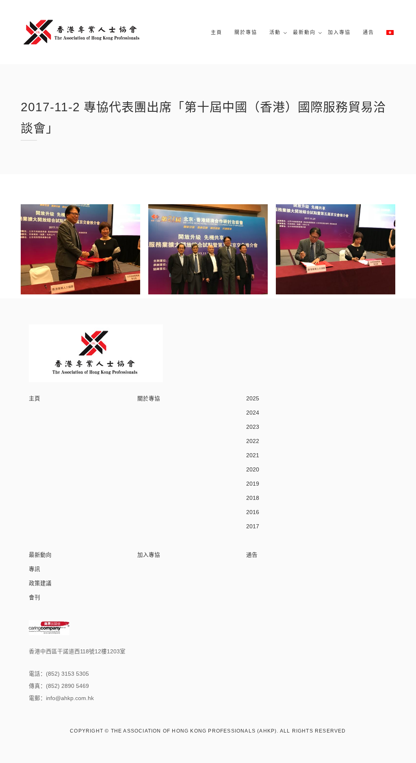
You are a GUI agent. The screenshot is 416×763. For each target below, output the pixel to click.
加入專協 (339, 32)
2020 (252, 470)
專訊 (34, 569)
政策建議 (40, 583)
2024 (252, 413)
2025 (252, 399)
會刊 (34, 597)
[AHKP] (82, 32)
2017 (252, 526)
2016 (252, 512)
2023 (252, 427)
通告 (368, 32)
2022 (252, 441)
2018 (252, 498)
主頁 (216, 32)
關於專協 (245, 32)
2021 (252, 455)
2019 (252, 484)
